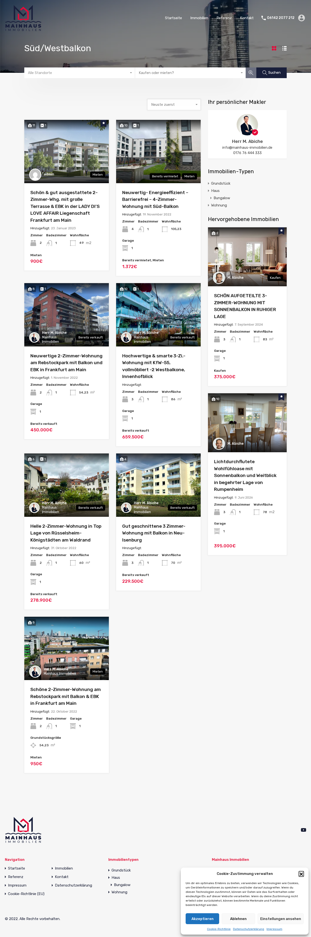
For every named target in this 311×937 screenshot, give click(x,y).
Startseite (173, 18)
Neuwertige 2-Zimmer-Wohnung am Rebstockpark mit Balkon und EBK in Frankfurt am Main (66, 362)
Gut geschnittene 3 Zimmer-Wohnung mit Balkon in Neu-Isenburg (153, 533)
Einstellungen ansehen (280, 919)
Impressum (274, 929)
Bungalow (222, 198)
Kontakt (247, 18)
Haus (215, 191)
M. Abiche (235, 278)
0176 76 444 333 (247, 153)
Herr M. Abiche (54, 333)
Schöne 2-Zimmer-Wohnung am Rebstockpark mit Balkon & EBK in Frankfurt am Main (65, 696)
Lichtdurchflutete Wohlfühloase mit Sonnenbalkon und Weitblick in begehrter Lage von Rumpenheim (245, 475)
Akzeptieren (202, 919)
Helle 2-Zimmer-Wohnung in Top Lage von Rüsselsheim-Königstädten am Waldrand (65, 533)
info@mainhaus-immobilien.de (247, 147)
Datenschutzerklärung (248, 929)
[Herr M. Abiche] (247, 133)
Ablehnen (238, 919)
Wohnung (219, 205)
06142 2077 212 (280, 18)
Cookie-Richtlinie (219, 929)
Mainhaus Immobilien (50, 339)
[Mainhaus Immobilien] (23, 29)
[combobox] (79, 72)
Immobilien (199, 18)
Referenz (224, 18)
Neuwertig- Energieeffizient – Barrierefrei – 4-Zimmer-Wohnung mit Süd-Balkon (155, 199)
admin (49, 174)
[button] (301, 873)
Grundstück (220, 183)
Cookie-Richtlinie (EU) (26, 894)
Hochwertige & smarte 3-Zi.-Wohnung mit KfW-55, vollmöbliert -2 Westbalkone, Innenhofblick (153, 366)
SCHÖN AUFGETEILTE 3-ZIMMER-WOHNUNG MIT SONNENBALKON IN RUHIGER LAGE (245, 306)
